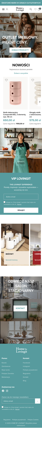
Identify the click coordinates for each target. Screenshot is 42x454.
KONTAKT (20, 308)
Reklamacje (6, 377)
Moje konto (6, 370)
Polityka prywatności (30, 370)
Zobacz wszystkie (21, 73)
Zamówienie (6, 366)
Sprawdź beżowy (12, 260)
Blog (24, 381)
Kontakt (25, 377)
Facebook (26, 363)
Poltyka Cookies (33, 420)
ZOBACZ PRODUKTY (20, 50)
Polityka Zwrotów (8, 373)
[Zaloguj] (6, 9)
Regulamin (26, 373)
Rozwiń (19, 204)
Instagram (26, 366)
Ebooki (4, 363)
